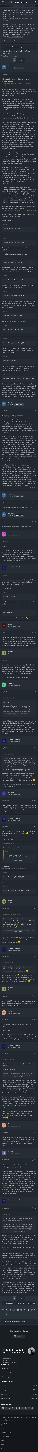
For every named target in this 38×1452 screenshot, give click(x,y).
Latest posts (4, 1369)
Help (2, 1440)
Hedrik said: (7, 754)
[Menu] (2, 2)
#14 (35, 956)
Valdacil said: (7, 1059)
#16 (35, 1019)
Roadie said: (7, 1214)
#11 (35, 801)
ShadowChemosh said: (10, 915)
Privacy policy (5, 1436)
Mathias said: (7, 844)
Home (2, 1444)
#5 (35, 541)
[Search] (35, 2)
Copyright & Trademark (10, 1362)
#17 (35, 1053)
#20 (35, 1208)
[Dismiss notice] (34, 10)
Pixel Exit (10, 1420)
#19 (35, 1160)
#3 (35, 502)
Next (20, 60)
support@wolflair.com (15, 37)
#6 (35, 575)
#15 (35, 996)
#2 (35, 411)
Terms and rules (6, 1432)
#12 (35, 826)
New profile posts (6, 1373)
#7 (35, 632)
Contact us (4, 1428)
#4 (35, 522)
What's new (5, 1364)
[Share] (33, 74)
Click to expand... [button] (19, 715)
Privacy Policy (7, 1360)
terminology (6, 1115)
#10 (35, 748)
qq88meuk (34, 1398)
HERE (3, 1247)
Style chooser (6, 1424)
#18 (35, 1132)
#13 (35, 909)
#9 (35, 692)
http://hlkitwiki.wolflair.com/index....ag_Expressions (19, 210)
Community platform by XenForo (18, 1417)
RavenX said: (7, 698)
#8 (35, 660)
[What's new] (31, 2)
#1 (35, 74)
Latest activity (5, 1377)
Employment (7, 1358)
